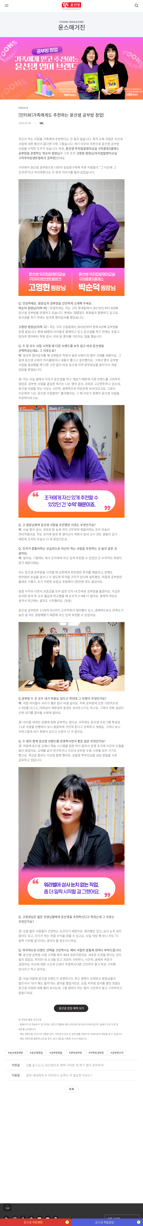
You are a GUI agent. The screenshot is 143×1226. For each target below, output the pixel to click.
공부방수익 (117, 1052)
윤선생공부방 (16, 1052)
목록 (71, 1089)
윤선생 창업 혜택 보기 (71, 1008)
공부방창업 (56, 1052)
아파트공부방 (97, 1052)
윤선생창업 (37, 1052)
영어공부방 (76, 1052)
